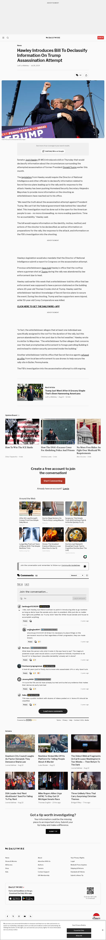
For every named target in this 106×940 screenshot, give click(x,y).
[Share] (86, 75)
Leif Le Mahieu (23, 66)
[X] (13, 916)
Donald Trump (70, 167)
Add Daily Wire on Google (54, 151)
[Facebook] (7, 916)
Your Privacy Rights (77, 858)
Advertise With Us (44, 861)
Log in (66, 488)
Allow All (79, 935)
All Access (8, 865)
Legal (73, 861)
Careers (40, 868)
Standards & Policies (78, 872)
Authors (40, 865)
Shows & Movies (11, 861)
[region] (53, 930)
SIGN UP (100, 37)
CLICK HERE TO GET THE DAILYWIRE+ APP (38, 306)
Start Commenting (53, 481)
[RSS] (30, 916)
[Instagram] (19, 916)
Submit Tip (53, 831)
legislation (26, 177)
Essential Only (79, 930)
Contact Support (43, 872)
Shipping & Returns (77, 868)
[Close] (102, 930)
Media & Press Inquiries (79, 865)
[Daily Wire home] (53, 38)
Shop (7, 868)
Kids (6, 872)
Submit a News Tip (77, 875)
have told (46, 268)
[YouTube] (25, 916)
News (7, 858)
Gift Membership (43, 875)
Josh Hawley (31, 160)
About (40, 858)
